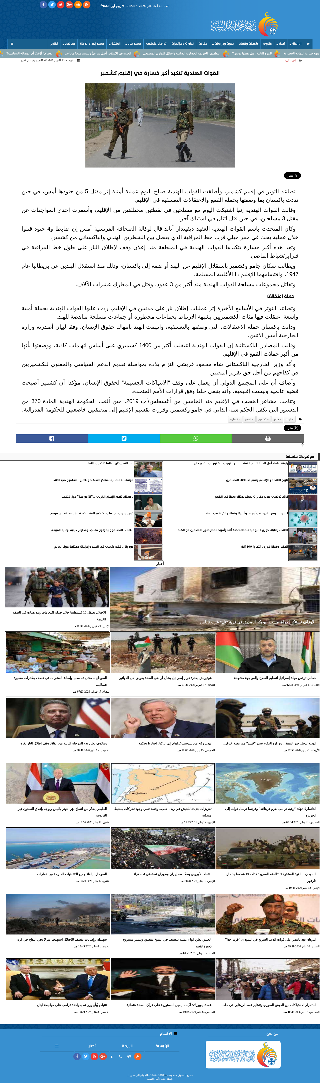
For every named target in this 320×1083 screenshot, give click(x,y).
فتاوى (267, 43)
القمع (248, 419)
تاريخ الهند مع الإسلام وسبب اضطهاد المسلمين (257, 480)
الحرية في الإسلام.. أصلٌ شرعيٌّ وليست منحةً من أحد (137, 53)
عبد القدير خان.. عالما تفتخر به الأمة (110, 463)
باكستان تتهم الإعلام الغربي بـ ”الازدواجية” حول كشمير (97, 496)
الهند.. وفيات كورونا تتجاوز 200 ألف (264, 546)
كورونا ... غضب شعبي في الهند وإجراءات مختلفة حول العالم (94, 546)
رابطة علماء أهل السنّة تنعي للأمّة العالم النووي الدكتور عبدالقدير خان (241, 463)
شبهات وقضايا (248, 43)
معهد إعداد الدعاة (92, 43)
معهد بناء (134, 43)
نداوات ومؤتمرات (182, 43)
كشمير (262, 419)
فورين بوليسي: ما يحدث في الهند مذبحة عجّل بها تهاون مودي (92, 513)
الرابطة (296, 43)
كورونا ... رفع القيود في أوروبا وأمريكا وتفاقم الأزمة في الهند (246, 513)
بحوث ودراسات (224, 43)
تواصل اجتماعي (156, 43)
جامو (276, 419)
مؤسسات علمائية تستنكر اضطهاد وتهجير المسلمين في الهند (93, 480)
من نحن (70, 43)
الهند (288, 419)
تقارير (54, 43)
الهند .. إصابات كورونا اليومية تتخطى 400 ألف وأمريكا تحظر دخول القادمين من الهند (233, 530)
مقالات (203, 43)
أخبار (282, 43)
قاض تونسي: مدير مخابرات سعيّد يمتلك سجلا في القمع (251, 496)
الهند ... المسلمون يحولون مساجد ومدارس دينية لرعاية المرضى (92, 530)
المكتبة (116, 43)
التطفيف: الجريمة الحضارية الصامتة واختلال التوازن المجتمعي (221, 53)
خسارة (234, 419)
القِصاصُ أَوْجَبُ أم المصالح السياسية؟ (69, 53)
